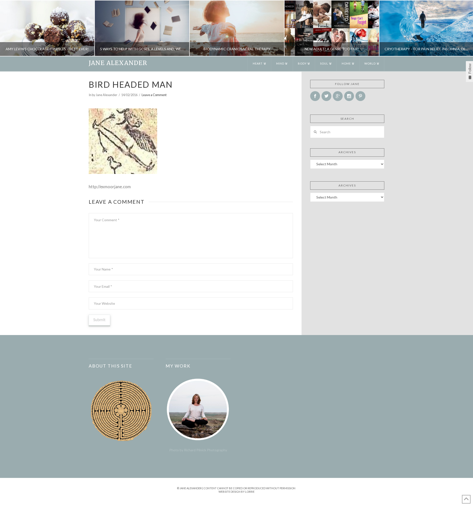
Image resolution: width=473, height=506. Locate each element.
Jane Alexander (118, 63)
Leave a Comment (154, 95)
